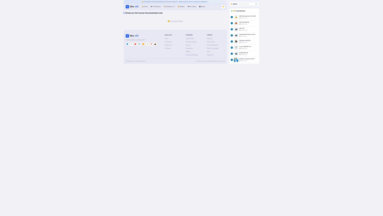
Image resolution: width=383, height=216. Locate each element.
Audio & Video (190, 39)
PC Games (168, 48)
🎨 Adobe (181, 7)
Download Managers (192, 55)
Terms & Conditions (212, 45)
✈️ (139, 44)
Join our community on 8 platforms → (199, 1)
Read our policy (183, 1)
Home (166, 39)
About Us (209, 39)
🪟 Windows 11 (169, 7)
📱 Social (202, 7)
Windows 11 (168, 45)
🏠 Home (145, 7)
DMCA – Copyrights (213, 48)
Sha (133, 6)
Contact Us (210, 55)
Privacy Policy (211, 42)
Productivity (189, 48)
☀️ (223, 6)
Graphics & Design (191, 42)
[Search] (256, 4)
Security (188, 45)
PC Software (168, 42)
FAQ (208, 51)
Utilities (188, 51)
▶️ (143, 44)
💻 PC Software (156, 7)
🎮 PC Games (192, 7)
